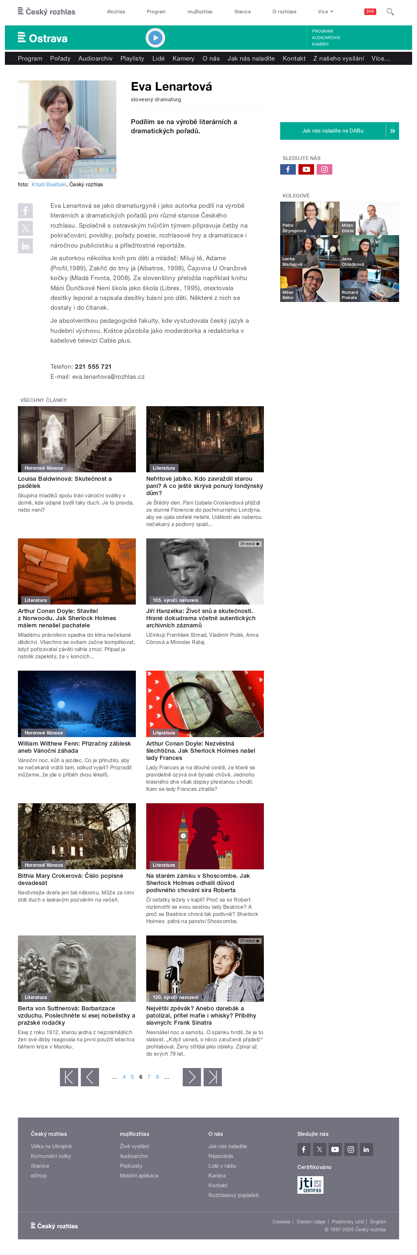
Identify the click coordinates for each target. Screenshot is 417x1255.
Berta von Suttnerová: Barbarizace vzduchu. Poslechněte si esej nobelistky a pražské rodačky (77, 1015)
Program (156, 11)
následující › (192, 1077)
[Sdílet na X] (25, 228)
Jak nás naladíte (251, 58)
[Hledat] (390, 11)
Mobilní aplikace (139, 1176)
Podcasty (131, 1166)
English (378, 1221)
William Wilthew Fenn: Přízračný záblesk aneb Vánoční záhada (74, 747)
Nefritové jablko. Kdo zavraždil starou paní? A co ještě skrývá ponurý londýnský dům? (204, 485)
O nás (211, 58)
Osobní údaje (311, 1221)
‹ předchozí (90, 1077)
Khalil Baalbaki (49, 184)
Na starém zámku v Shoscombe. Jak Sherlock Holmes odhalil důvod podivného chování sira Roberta (198, 882)
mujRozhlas (200, 11)
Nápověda (220, 1156)
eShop (39, 1176)
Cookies (281, 1221)
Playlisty (133, 58)
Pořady (60, 58)
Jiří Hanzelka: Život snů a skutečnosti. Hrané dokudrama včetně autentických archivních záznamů (201, 618)
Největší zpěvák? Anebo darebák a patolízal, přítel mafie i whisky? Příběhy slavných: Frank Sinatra (201, 1015)
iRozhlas (116, 11)
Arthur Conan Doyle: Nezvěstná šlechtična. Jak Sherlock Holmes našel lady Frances (200, 750)
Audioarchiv (326, 38)
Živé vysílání (134, 1146)
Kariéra (216, 1176)
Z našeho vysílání (338, 58)
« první (69, 1077)
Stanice (243, 11)
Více (381, 58)
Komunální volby (51, 1156)
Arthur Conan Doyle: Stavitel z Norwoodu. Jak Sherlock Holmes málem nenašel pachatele (67, 618)
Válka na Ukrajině (51, 1146)
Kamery (320, 44)
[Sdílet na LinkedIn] (25, 245)
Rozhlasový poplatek (233, 1195)
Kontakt (294, 58)
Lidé (158, 58)
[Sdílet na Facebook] (25, 210)
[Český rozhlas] (46, 11)
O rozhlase (284, 11)
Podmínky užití (348, 1221)
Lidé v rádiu (222, 1166)
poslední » (213, 1077)
